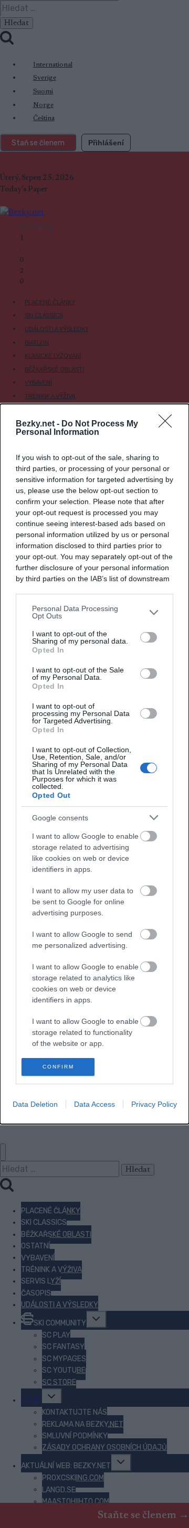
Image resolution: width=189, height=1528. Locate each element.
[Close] (168, 424)
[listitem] (94, 612)
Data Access (94, 1104)
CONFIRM (58, 1067)
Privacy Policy (154, 1104)
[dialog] (94, 764)
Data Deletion (35, 1104)
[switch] (148, 637)
